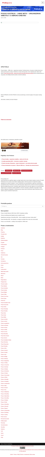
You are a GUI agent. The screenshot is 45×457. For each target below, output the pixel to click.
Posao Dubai (3, 298)
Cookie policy (18, 446)
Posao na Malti (4, 329)
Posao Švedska (4, 346)
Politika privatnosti (25, 446)
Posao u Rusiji (4, 402)
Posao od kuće (4, 337)
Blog (2, 230)
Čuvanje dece (4, 234)
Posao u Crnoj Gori (5, 364)
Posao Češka (4, 294)
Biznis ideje (32, 454)
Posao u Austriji (4, 352)
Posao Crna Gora (4, 296)
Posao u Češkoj (4, 362)
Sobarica (3, 429)
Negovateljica (4, 279)
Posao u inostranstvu (5, 383)
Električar (3, 238)
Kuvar (2, 267)
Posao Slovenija (4, 342)
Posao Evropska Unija (5, 302)
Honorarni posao (4, 254)
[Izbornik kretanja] (42, 3)
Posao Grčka (3, 306)
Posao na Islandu (4, 325)
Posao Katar (3, 315)
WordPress (10, 444)
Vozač (2, 435)
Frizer (2, 250)
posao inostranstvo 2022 (27, 170)
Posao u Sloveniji (4, 406)
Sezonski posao (4, 424)
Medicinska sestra (4, 271)
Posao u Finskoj (4, 373)
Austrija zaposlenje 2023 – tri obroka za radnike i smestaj (14, 161)
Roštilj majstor (4, 420)
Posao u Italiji (4, 385)
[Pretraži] (42, 206)
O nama (13, 446)
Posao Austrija (4, 290)
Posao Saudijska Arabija (6, 339)
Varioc (2, 433)
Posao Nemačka (4, 333)
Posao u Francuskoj (5, 375)
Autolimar (3, 227)
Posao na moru (4, 331)
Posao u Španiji (4, 408)
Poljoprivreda (3, 281)
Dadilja (2, 236)
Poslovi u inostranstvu (24, 454)
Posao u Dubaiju (4, 368)
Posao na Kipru (4, 327)
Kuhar (2, 265)
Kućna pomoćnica (4, 263)
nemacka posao (17, 170)
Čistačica (3, 232)
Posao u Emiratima (5, 371)
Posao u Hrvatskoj (4, 381)
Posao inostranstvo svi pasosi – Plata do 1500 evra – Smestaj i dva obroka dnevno (20, 165)
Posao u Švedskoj (4, 412)
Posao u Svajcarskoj (5, 410)
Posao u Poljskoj (4, 400)
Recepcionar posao (5, 418)
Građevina (3, 252)
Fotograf (2, 246)
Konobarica (3, 261)
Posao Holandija (4, 308)
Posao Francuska (4, 304)
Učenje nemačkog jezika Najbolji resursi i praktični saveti (13, 215)
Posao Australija (4, 288)
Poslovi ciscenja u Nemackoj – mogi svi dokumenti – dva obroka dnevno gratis (19, 163)
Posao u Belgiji (4, 356)
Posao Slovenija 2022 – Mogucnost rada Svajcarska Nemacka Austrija (18, 73)
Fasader (2, 242)
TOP (2, 431)
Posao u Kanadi (4, 387)
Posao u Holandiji (4, 379)
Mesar (2, 275)
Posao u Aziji (3, 354)
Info (1, 256)
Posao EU (3, 300)
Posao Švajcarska (4, 344)
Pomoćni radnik (4, 283)
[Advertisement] (22, 57)
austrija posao (9, 170)
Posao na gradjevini (5, 323)
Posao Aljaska (4, 286)
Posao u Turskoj (4, 414)
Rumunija (3, 422)
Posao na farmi (4, 321)
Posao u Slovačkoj (5, 404)
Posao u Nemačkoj (5, 393)
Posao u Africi (4, 348)
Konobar (2, 259)
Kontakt (31, 446)
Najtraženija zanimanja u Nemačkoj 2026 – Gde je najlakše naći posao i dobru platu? (18, 217)
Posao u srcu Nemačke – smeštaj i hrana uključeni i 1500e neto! (14, 221)
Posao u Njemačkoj (5, 395)
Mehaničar (3, 273)
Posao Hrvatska (4, 310)
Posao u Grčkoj (4, 377)
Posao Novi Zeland (5, 335)
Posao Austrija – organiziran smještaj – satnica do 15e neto (15, 159)
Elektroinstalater (4, 240)
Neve (2, 444)
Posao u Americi (4, 350)
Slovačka (3, 427)
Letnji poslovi (3, 269)
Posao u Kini (3, 389)
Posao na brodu (4, 319)
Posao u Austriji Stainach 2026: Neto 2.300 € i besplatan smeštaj (14, 213)
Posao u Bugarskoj (5, 360)
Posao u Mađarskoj (5, 391)
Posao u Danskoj (4, 366)
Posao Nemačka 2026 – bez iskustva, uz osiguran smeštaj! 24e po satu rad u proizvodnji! (19, 219)
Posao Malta (3, 317)
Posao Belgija (4, 292)
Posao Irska (3, 312)
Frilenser (3, 248)
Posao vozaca (4, 416)
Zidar (2, 437)
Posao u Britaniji (4, 358)
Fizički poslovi (4, 244)
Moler (2, 277)
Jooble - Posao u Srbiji (15, 454)
